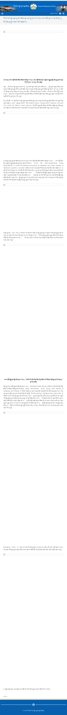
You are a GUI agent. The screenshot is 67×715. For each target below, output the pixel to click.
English (52, 14)
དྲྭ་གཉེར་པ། (5, 696)
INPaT (56, 14)
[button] (2, 14)
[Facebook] (60, 13)
